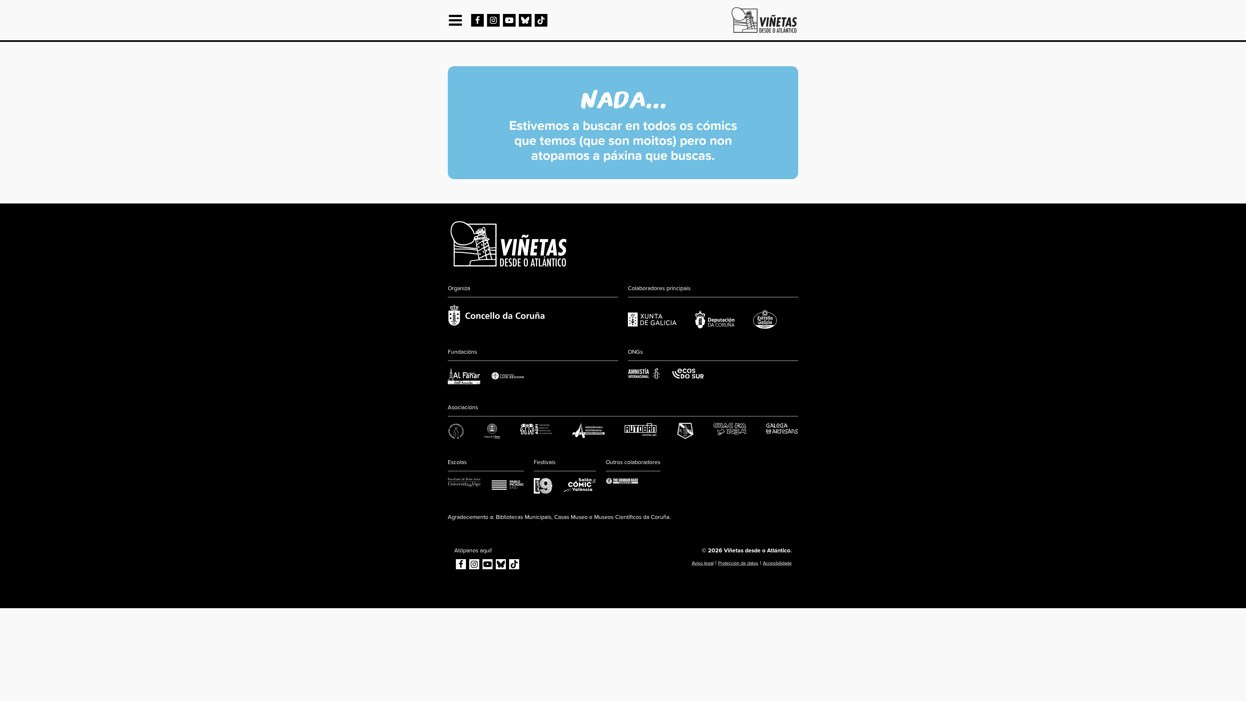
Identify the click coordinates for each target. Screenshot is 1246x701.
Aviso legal (703, 563)
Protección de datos (738, 563)
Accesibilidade (777, 563)
